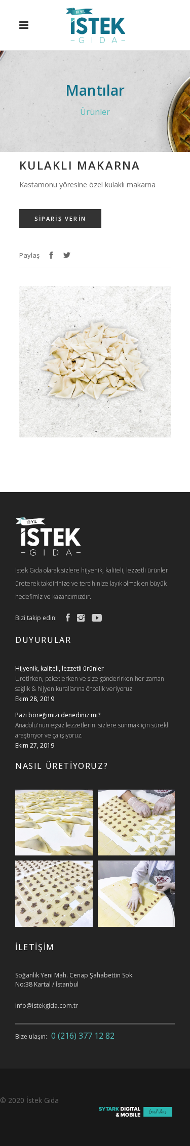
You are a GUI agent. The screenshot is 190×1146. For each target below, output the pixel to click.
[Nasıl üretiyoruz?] (54, 823)
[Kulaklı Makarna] (95, 435)
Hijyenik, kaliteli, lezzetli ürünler (59, 668)
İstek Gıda (42, 1100)
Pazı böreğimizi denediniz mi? (57, 715)
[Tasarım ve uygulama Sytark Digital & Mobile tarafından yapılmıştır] (135, 1114)
